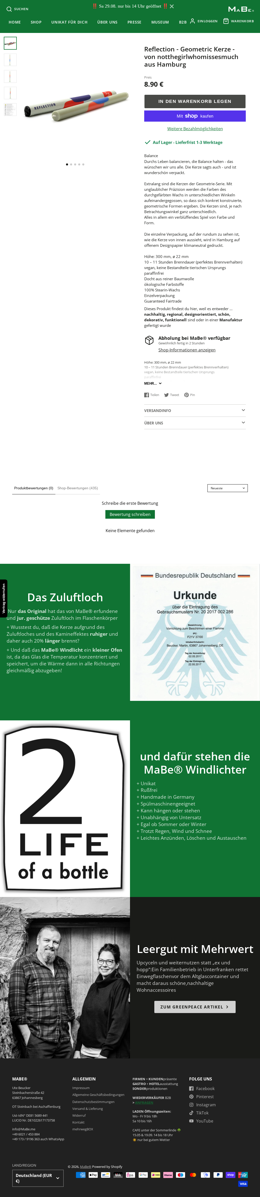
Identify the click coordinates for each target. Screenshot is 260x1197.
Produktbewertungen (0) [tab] (33, 488)
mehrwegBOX (82, 1129)
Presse (134, 22)
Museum (160, 22)
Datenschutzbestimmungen (93, 1101)
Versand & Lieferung (87, 1108)
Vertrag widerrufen (4, 598)
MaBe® (85, 1166)
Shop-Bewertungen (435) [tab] (77, 488)
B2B (183, 22)
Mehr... (150, 383)
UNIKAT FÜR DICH (69, 22)
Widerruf (79, 1115)
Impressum (81, 1088)
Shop (36, 22)
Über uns (107, 22)
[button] (67, 164)
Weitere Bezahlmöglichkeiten (195, 129)
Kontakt (78, 1122)
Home (15, 22)
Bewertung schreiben (130, 514)
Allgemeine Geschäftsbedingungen (98, 1094)
